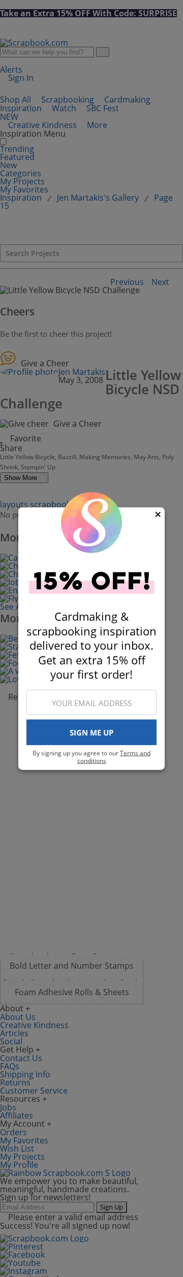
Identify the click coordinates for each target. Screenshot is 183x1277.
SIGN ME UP (91, 732)
